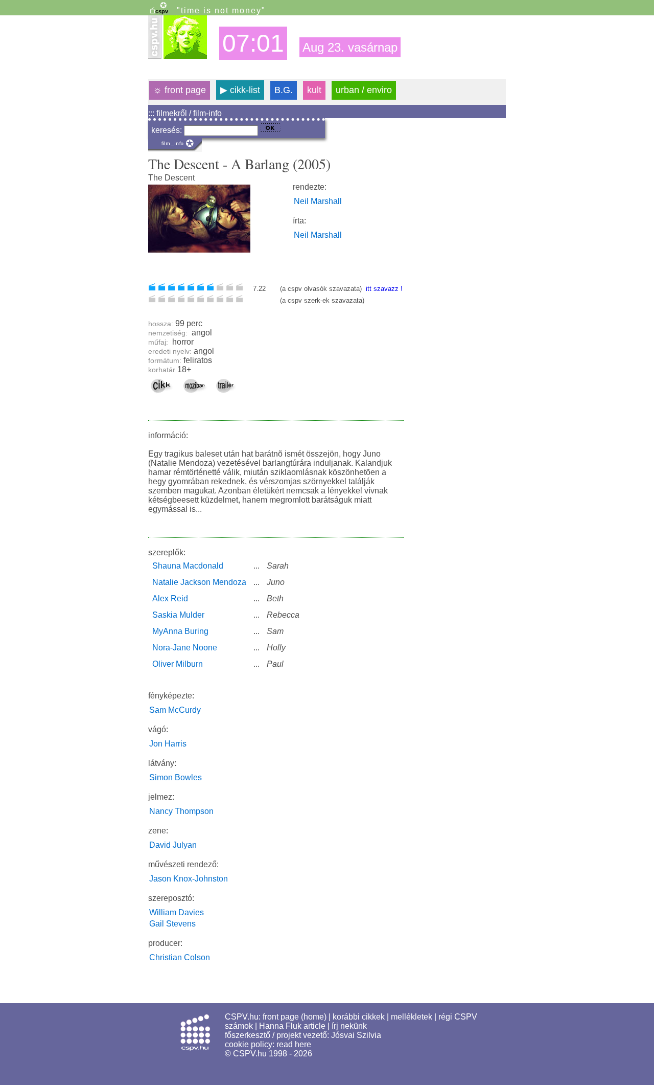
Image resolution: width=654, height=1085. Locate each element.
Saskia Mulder (178, 615)
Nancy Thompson (181, 811)
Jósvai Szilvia (356, 1035)
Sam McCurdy (175, 710)
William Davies (176, 912)
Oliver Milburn (177, 664)
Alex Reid (170, 598)
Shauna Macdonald (187, 565)
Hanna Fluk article (292, 1026)
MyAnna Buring (180, 631)
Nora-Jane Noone (184, 647)
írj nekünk (349, 1026)
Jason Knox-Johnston (188, 878)
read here (293, 1044)
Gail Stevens (172, 923)
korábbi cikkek (359, 1016)
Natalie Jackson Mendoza (199, 582)
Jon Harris (167, 743)
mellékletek (411, 1016)
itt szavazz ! (383, 288)
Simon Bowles (175, 777)
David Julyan (173, 845)
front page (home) (294, 1016)
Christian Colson (179, 957)
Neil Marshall (318, 201)
